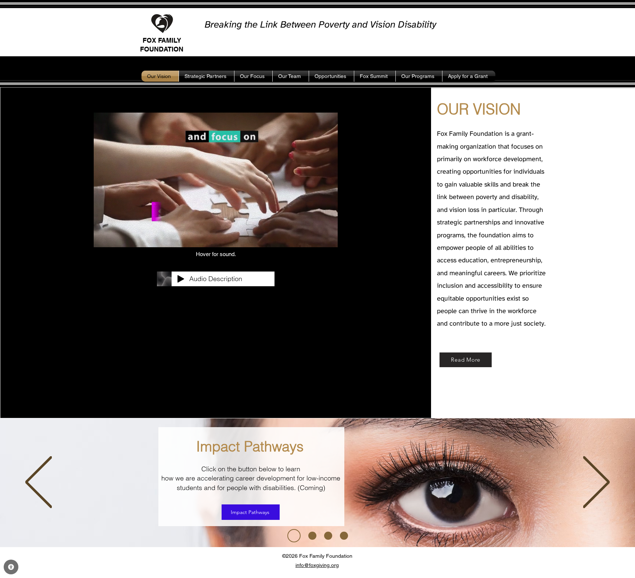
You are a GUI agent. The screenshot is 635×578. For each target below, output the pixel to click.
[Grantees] (328, 536)
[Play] (180, 279)
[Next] (596, 482)
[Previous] (38, 482)
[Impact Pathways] (291, 536)
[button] (328, 239)
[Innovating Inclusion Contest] (309, 535)
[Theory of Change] (344, 536)
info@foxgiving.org (317, 565)
